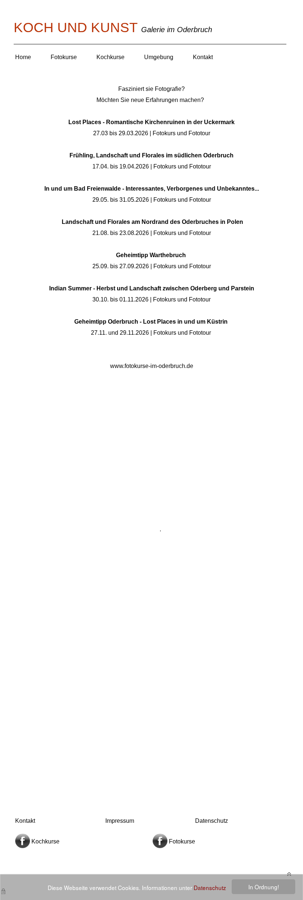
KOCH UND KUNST (77, 27)
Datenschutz (210, 887)
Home (23, 57)
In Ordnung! (263, 887)
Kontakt (203, 57)
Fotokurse (64, 57)
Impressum (119, 821)
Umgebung (158, 57)
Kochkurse (110, 57)
